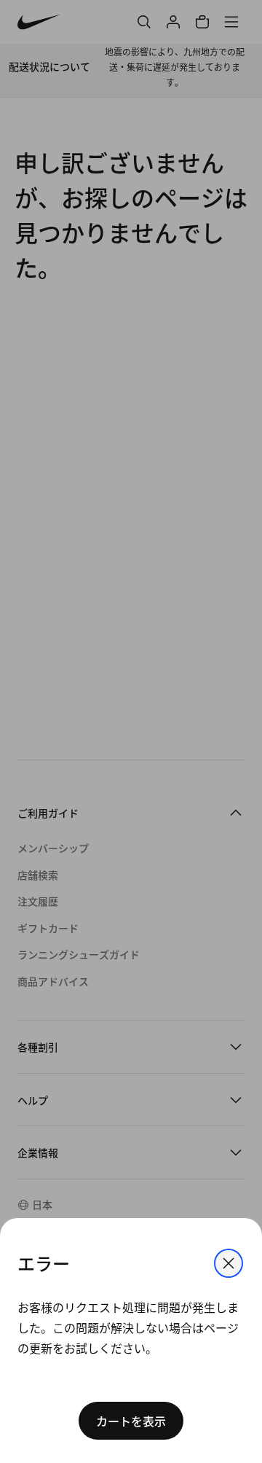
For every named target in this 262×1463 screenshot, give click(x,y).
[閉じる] (228, 1263)
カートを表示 (131, 1420)
